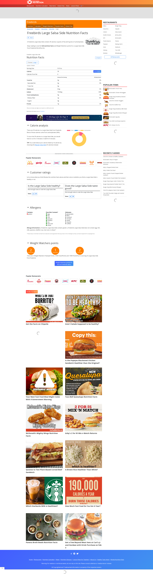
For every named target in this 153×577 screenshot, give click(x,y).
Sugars (29, 101)
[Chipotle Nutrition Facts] (100, 163)
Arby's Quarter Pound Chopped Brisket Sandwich (113, 174)
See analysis (97, 71)
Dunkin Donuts (107, 35)
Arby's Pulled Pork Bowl (109, 170)
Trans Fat (30, 86)
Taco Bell (117, 50)
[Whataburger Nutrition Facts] (91, 163)
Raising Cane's (119, 44)
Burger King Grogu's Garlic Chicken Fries (113, 181)
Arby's (104, 26)
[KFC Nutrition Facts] (74, 281)
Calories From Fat (32, 74)
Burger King (118, 26)
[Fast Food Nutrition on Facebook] (71, 554)
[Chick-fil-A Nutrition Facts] (48, 163)
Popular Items (59, 26)
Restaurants (30, 6)
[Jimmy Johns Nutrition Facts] (74, 163)
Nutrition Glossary (66, 560)
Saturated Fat (31, 83)
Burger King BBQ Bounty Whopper (112, 187)
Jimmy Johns (118, 35)
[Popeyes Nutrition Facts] (83, 163)
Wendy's (105, 53)
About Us (93, 560)
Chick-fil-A (105, 29)
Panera (117, 41)
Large (32, 62)
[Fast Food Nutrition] (35, 2)
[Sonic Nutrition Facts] (56, 163)
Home (31, 560)
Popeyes (105, 44)
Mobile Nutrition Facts (117, 560)
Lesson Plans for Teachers (81, 560)
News (67, 6)
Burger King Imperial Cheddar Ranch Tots (114, 184)
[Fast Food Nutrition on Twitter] (77, 554)
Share (31, 37)
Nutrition (30, 26)
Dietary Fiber (31, 98)
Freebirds (42, 111)
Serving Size (30, 68)
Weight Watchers (48, 26)
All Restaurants (115, 57)
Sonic (104, 47)
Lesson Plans (75, 6)
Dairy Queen (118, 32)
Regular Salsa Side (40, 145)
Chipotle (117, 29)
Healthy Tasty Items (103, 560)
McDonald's (118, 38)
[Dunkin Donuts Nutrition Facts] (48, 281)
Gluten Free (60, 6)
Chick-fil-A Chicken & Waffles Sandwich (113, 156)
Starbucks (117, 47)
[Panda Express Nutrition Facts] (56, 281)
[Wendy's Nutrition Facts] (39, 163)
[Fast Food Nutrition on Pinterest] (74, 554)
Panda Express (107, 41)
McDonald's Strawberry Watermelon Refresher (112, 163)
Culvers (105, 32)
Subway (105, 50)
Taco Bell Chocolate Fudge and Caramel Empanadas (113, 194)
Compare (98, 57)
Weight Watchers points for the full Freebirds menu (64, 263)
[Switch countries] (82, 5)
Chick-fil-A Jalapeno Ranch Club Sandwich (113, 190)
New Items (52, 6)
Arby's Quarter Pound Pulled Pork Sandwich (114, 178)
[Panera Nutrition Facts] (65, 163)
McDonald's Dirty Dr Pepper (110, 159)
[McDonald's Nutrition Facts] (30, 163)
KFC (104, 38)
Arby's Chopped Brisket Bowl (110, 167)
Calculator (38, 26)
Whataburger (118, 53)
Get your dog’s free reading (80, 117)
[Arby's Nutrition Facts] (39, 281)
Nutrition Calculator (42, 6)
